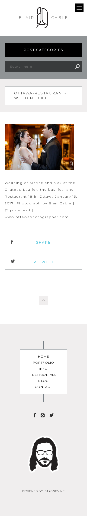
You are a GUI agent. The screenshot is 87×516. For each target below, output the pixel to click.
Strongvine (55, 491)
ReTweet (43, 262)
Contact (43, 387)
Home (43, 356)
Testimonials (43, 374)
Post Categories (44, 50)
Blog (43, 381)
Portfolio (43, 362)
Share (43, 242)
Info (43, 368)
